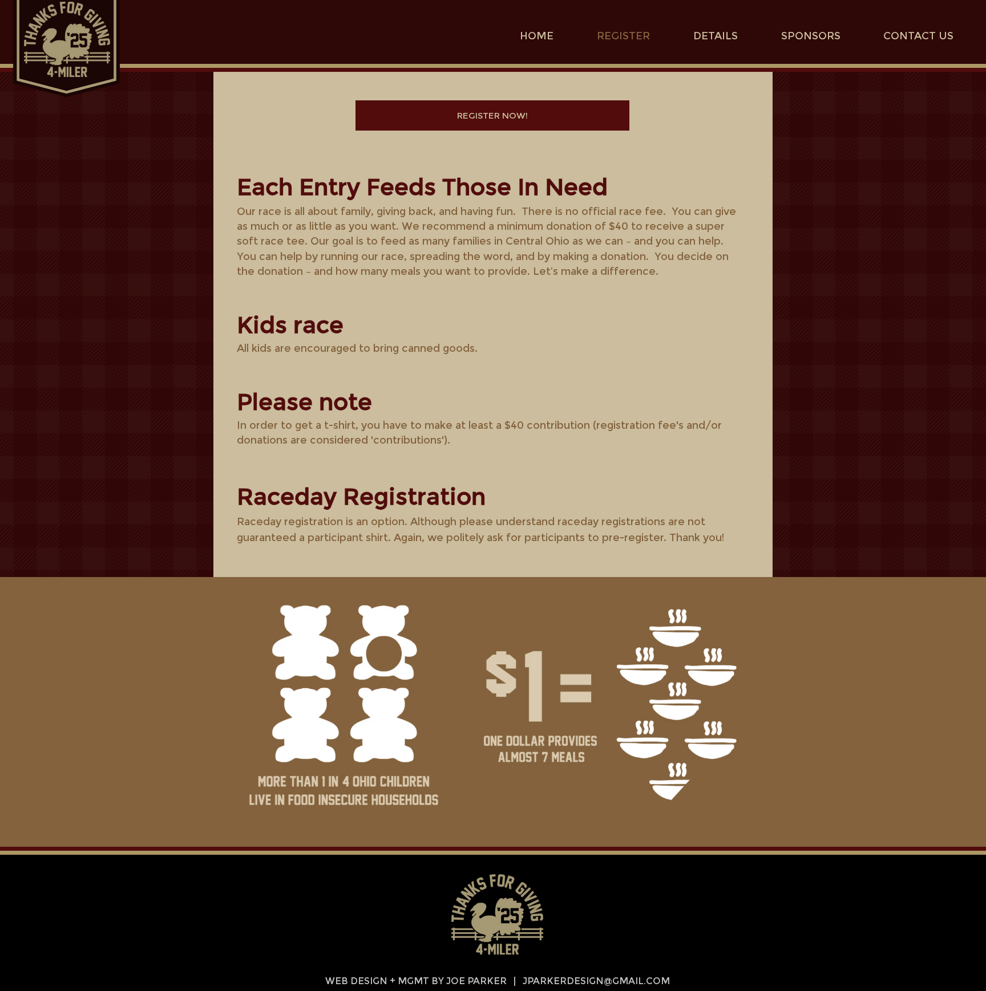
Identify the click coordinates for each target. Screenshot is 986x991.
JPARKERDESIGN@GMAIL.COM (596, 981)
